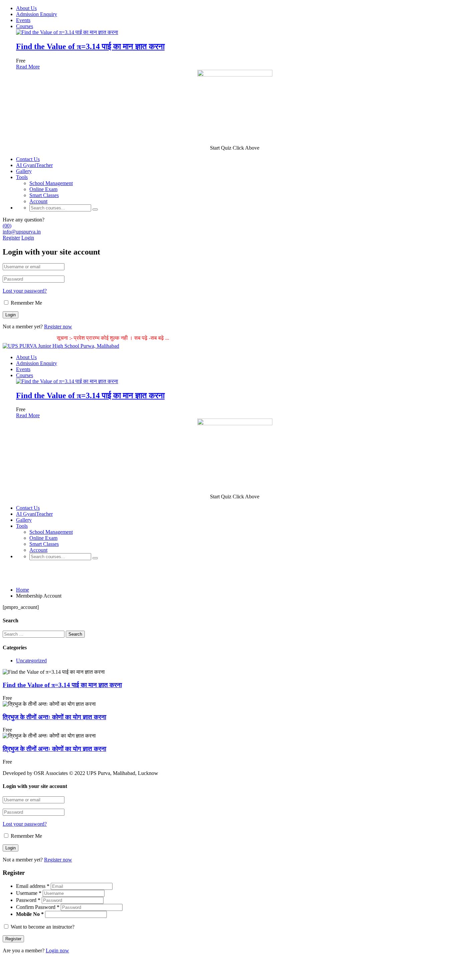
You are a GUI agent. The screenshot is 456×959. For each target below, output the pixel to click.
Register (11, 238)
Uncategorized (31, 660)
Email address (32, 886)
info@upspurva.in (22, 231)
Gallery (24, 171)
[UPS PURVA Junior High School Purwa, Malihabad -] (61, 346)
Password (28, 900)
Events (23, 20)
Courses (24, 26)
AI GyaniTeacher (34, 165)
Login (27, 238)
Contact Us (28, 159)
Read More (28, 66)
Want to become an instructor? (41, 927)
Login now (57, 950)
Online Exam (43, 189)
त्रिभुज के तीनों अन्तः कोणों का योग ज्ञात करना (54, 717)
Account (38, 201)
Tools (22, 177)
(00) (7, 225)
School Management (51, 183)
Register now (58, 326)
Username (28, 893)
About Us (26, 8)
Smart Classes (44, 195)
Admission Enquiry (36, 14)
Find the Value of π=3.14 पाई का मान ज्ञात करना (90, 46)
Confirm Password (37, 907)
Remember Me (25, 303)
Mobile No (28, 914)
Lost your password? (25, 291)
